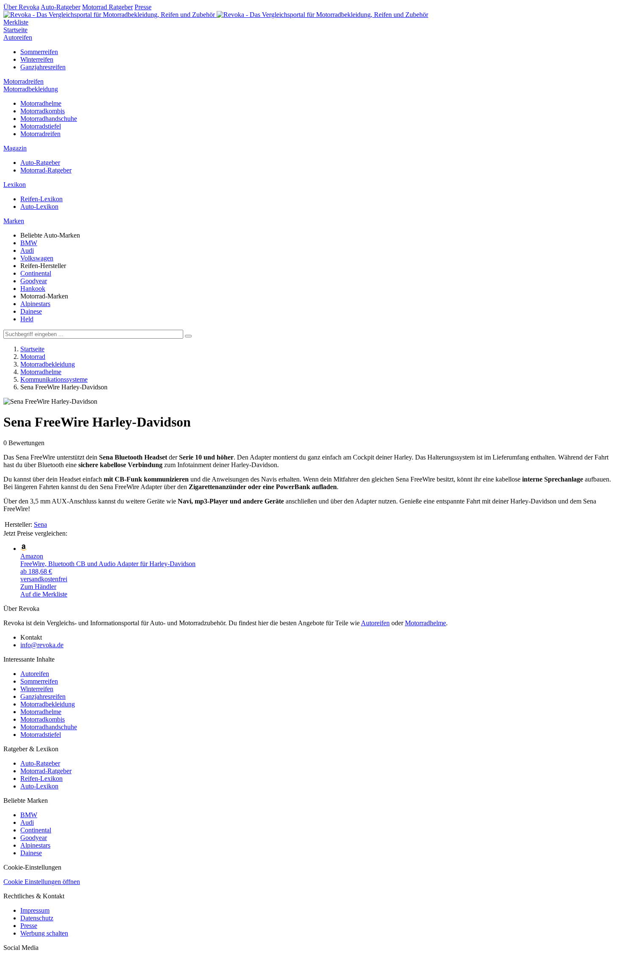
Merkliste (15, 22)
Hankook (32, 288)
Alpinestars (35, 303)
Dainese (31, 311)
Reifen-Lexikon (41, 198)
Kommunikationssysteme (54, 379)
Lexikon (14, 184)
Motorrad (32, 356)
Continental (35, 273)
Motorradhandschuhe (48, 118)
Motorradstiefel (40, 126)
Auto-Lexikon (39, 206)
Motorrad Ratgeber (107, 7)
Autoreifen (17, 37)
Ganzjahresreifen (43, 67)
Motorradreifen (23, 81)
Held (26, 319)
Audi (27, 250)
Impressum (35, 910)
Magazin (15, 148)
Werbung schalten (44, 933)
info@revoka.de (41, 645)
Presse (143, 7)
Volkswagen (36, 258)
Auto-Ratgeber (60, 7)
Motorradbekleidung (30, 89)
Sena (40, 524)
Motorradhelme (40, 103)
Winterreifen (36, 59)
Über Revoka (21, 7)
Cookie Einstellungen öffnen (41, 881)
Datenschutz (36, 918)
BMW (28, 242)
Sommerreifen (39, 51)
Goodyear (33, 281)
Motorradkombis (42, 111)
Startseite (15, 29)
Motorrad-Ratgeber (46, 170)
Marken (13, 220)
